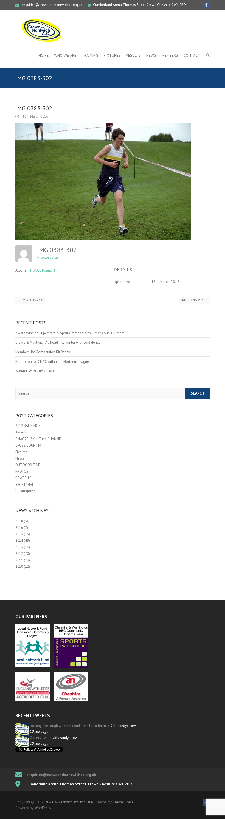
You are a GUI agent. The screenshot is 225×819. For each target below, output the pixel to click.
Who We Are (65, 55)
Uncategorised (26, 491)
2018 (19, 521)
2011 (19, 560)
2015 (19, 534)
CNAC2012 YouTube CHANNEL (39, 438)
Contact (192, 55)
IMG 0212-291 (31, 300)
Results (133, 55)
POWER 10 (23, 478)
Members (170, 55)
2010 (19, 566)
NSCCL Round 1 (42, 270)
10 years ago (39, 731)
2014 (19, 540)
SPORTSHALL (25, 484)
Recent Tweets (32, 715)
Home (43, 55)
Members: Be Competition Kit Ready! (43, 352)
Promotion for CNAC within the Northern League (52, 361)
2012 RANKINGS (27, 425)
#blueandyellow (123, 725)
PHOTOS (21, 471)
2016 (19, 527)
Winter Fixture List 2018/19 (35, 371)
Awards (21, 432)
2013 (19, 547)
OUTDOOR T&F (27, 465)
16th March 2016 (35, 116)
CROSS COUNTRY (28, 445)
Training (90, 55)
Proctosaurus (47, 257)
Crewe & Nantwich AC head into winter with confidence (57, 342)
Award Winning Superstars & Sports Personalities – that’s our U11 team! (70, 333)
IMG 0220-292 (194, 300)
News (151, 55)
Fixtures (112, 55)
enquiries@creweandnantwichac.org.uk (51, 4)
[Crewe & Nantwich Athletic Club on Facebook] (206, 5)
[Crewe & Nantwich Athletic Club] (42, 30)
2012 (19, 553)
